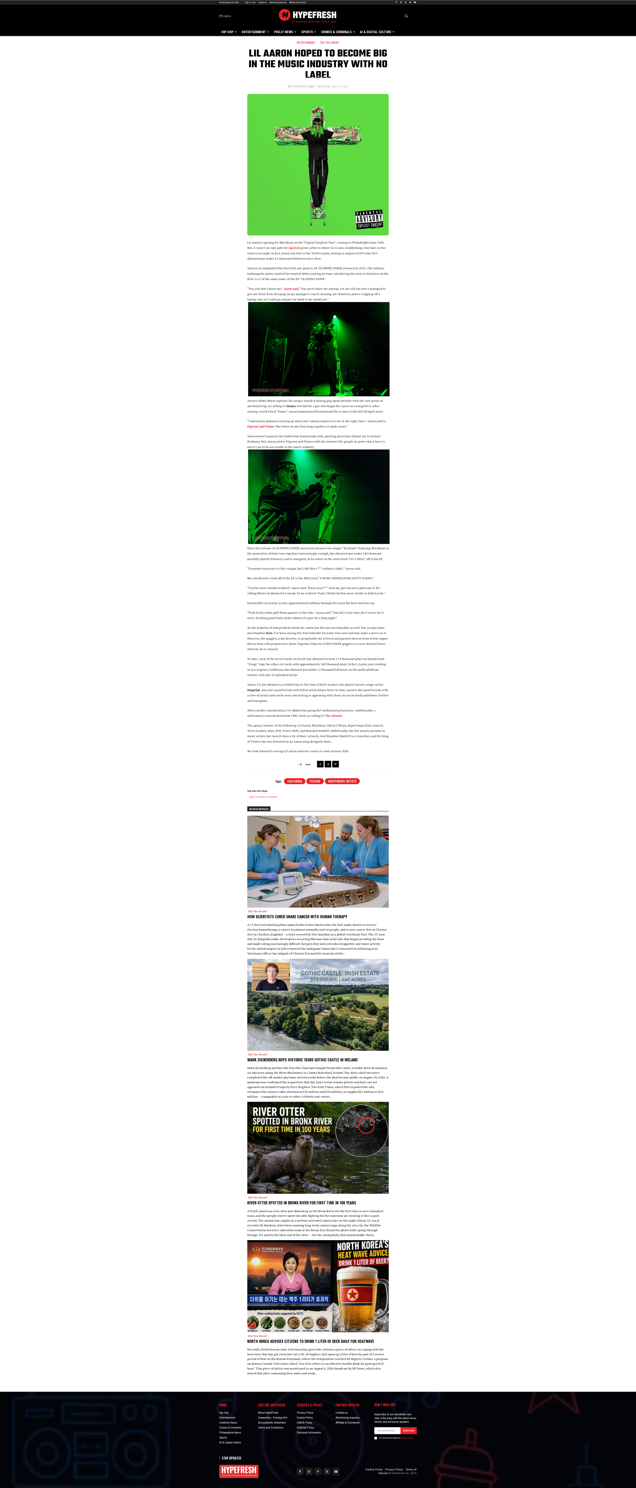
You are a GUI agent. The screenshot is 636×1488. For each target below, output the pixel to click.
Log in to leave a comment (263, 796)
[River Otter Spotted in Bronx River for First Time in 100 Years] (318, 1148)
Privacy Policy (407, 1438)
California (294, 781)
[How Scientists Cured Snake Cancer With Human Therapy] (318, 862)
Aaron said (291, 289)
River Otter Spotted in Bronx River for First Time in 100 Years (301, 1203)
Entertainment (306, 43)
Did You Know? (329, 43)
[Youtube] (415, 2)
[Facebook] (396, 2)
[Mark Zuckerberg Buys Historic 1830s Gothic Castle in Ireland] (318, 1005)
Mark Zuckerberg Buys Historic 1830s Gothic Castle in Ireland (302, 1060)
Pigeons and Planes (260, 426)
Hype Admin (308, 86)
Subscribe (408, 1431)
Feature (315, 781)
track (257, 279)
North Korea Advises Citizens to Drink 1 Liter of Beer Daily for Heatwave (310, 1341)
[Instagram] (401, 2)
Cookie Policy (374, 1469)
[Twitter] (406, 2)
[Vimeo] (410, 2)
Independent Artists (342, 781)
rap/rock (294, 248)
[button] (406, 16)
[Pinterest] (335, 764)
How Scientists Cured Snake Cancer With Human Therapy (297, 916)
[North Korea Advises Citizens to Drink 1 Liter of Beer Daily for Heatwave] (318, 1286)
